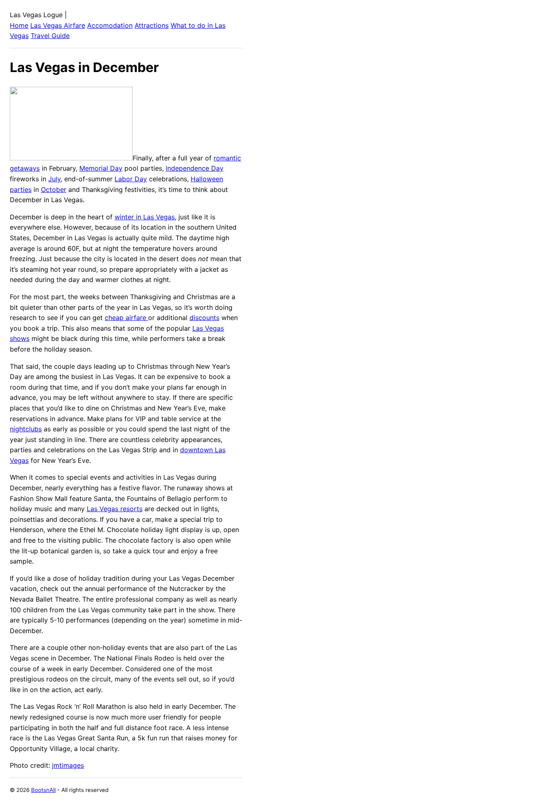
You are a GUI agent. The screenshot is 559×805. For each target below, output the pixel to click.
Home (19, 25)
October (53, 189)
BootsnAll (43, 790)
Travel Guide (50, 36)
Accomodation (110, 25)
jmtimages (68, 765)
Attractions (152, 25)
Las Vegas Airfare (57, 25)
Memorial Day (100, 168)
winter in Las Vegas (145, 217)
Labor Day (131, 179)
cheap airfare (126, 317)
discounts (204, 317)
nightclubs (26, 429)
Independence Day (194, 168)
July (54, 179)
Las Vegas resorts (114, 509)
